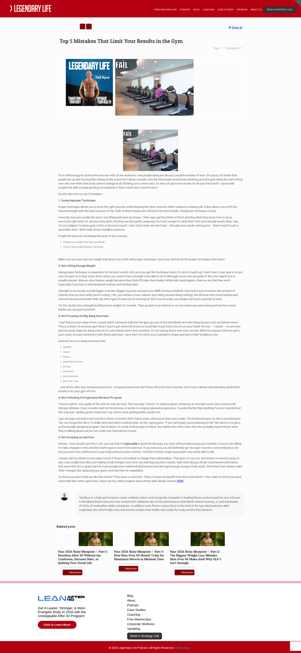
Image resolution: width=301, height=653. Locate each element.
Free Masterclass (139, 619)
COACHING (208, 9)
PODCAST (185, 9)
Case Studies (136, 610)
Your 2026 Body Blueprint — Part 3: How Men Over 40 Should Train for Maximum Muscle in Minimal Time (139, 555)
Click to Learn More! (57, 624)
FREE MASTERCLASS (165, 9)
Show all (237, 27)
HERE (180, 481)
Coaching (133, 614)
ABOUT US (256, 9)
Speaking (133, 628)
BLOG (196, 9)
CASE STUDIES (225, 9)
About (131, 600)
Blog (130, 596)
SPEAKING (242, 9)
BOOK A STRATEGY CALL (280, 9)
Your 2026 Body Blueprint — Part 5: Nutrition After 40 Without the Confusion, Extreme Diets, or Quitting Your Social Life (83, 557)
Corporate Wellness (141, 624)
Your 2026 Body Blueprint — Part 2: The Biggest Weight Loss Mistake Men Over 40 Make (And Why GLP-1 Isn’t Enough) (195, 557)
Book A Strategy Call (144, 636)
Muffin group (182, 647)
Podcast (132, 605)
